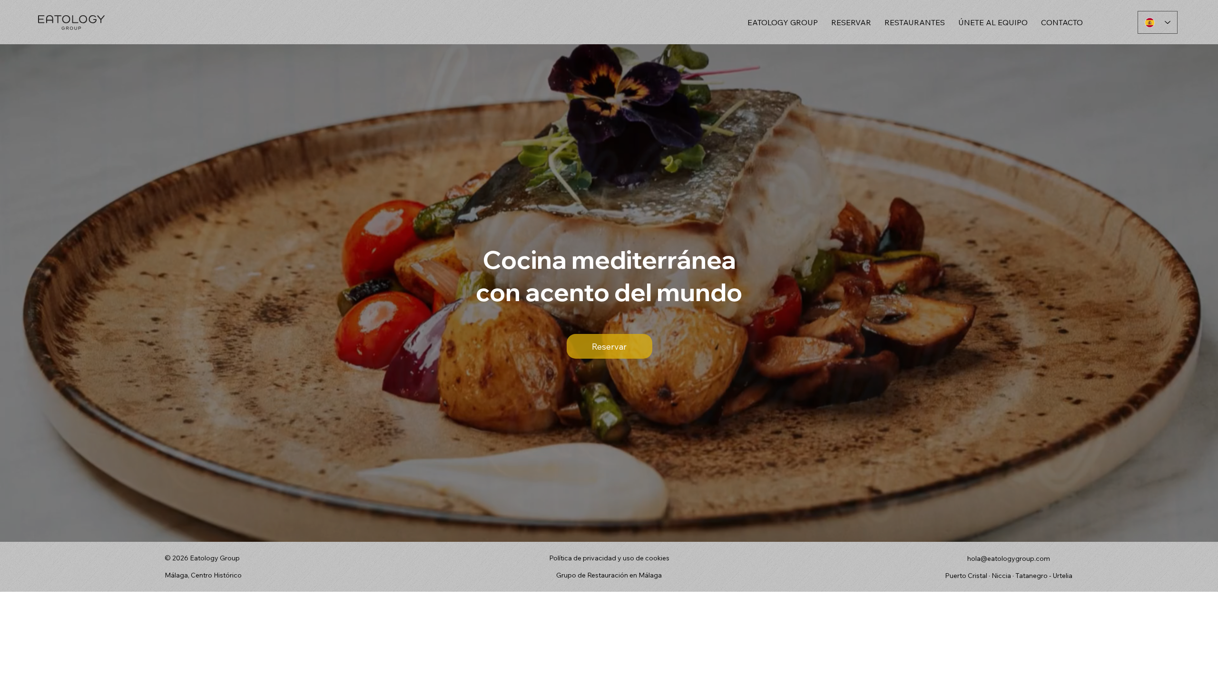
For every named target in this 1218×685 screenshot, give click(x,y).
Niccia (1001, 575)
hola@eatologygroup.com (1008, 558)
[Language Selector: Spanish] (1158, 22)
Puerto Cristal (967, 575)
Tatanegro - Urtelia (1043, 575)
